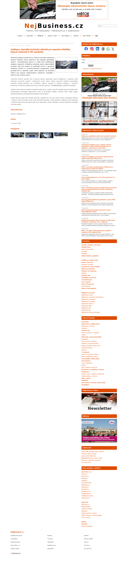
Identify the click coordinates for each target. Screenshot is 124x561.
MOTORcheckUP (86, 483)
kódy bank (93, 456)
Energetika (85, 339)
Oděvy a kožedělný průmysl (89, 356)
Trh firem (65, 36)
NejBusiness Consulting (88, 301)
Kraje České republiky (88, 451)
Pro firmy (87, 36)
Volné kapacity (86, 286)
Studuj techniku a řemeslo (89, 513)
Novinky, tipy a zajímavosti (28, 43)
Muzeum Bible (15, 548)
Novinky (29, 36)
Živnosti (84, 458)
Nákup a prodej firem (88, 269)
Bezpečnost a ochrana (88, 326)
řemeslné (90, 458)
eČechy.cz (84, 474)
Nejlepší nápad (86, 506)
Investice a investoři (87, 264)
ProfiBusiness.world (87, 496)
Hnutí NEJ (84, 524)
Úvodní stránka (15, 43)
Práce (76, 36)
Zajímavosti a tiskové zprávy (93, 130)
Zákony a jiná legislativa (89, 288)
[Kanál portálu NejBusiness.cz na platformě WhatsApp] (108, 50)
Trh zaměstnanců (87, 280)
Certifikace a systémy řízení (90, 260)
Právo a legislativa (87, 363)
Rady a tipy (52, 36)
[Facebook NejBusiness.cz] (86, 50)
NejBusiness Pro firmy (88, 293)
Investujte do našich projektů (91, 267)
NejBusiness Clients (87, 295)
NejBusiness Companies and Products (92, 297)
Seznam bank (85, 456)
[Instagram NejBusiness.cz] (91, 50)
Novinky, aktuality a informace (91, 245)
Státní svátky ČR (99, 451)
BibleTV (84, 522)
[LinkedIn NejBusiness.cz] (97, 50)
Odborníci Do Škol (87, 509)
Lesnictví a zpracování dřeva (90, 354)
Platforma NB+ (88, 539)
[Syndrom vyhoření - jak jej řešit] (99, 125)
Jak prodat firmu (86, 462)
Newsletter (50, 548)
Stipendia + (85, 511)
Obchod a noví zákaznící (89, 271)
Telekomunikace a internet (89, 376)
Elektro (84, 335)
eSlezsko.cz (85, 478)
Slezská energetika (87, 526)
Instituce (84, 350)
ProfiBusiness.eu (86, 493)
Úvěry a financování (88, 284)
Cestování (84, 328)
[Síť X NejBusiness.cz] (113, 50)
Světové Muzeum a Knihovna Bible (92, 515)
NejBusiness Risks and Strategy (91, 312)
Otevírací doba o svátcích (89, 454)
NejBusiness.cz (86, 485)
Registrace (86, 68)
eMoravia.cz (85, 476)
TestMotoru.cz (86, 498)
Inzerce (86, 542)
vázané (95, 458)
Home (20, 36)
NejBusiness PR (86, 310)
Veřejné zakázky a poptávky (90, 256)
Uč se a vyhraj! (86, 282)
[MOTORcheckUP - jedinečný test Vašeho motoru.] (64, 19)
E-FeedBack (14, 539)
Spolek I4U (85, 502)
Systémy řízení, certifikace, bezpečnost (93, 374)
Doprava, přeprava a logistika (90, 332)
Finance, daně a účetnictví (89, 341)
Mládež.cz (84, 480)
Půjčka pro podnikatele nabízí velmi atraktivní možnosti (99, 136)
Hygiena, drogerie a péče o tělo (91, 345)
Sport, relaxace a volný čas (89, 367)
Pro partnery (88, 548)
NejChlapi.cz (85, 487)
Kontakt (86, 535)
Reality (84, 365)
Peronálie (84, 251)
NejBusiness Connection (88, 299)
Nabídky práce (86, 247)
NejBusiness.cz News (90, 390)
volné (99, 458)
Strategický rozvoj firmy (89, 277)
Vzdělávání (50, 542)
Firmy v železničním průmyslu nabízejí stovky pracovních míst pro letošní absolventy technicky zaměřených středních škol (99, 189)
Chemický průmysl (87, 348)
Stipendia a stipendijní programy (91, 460)
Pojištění (84, 273)
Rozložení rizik (86, 275)
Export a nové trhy (87, 262)
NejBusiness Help (87, 306)
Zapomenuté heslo (96, 68)
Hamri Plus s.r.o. (86, 472)
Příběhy (40, 36)
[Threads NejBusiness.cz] (103, 50)
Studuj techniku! (15, 542)
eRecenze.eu (85, 504)
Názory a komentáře (87, 249)
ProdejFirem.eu (86, 491)
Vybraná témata (88, 318)
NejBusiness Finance (87, 303)
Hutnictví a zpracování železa (90, 343)
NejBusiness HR (86, 308)
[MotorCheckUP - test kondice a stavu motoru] (99, 100)
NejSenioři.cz (85, 489)
